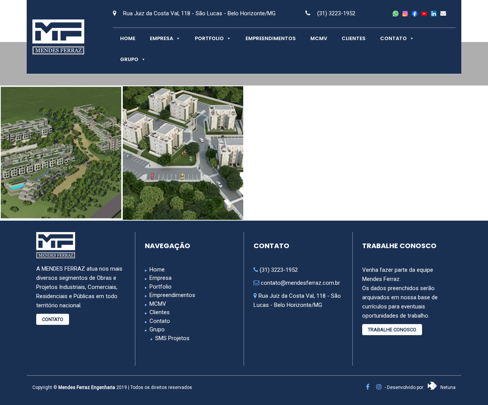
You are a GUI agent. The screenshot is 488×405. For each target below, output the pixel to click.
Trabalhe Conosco (392, 329)
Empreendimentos (271, 38)
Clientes (354, 38)
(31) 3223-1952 (336, 13)
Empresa (161, 38)
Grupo (129, 59)
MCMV (318, 38)
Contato (393, 38)
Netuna (447, 387)
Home (127, 38)
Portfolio (209, 38)
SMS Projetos (172, 338)
